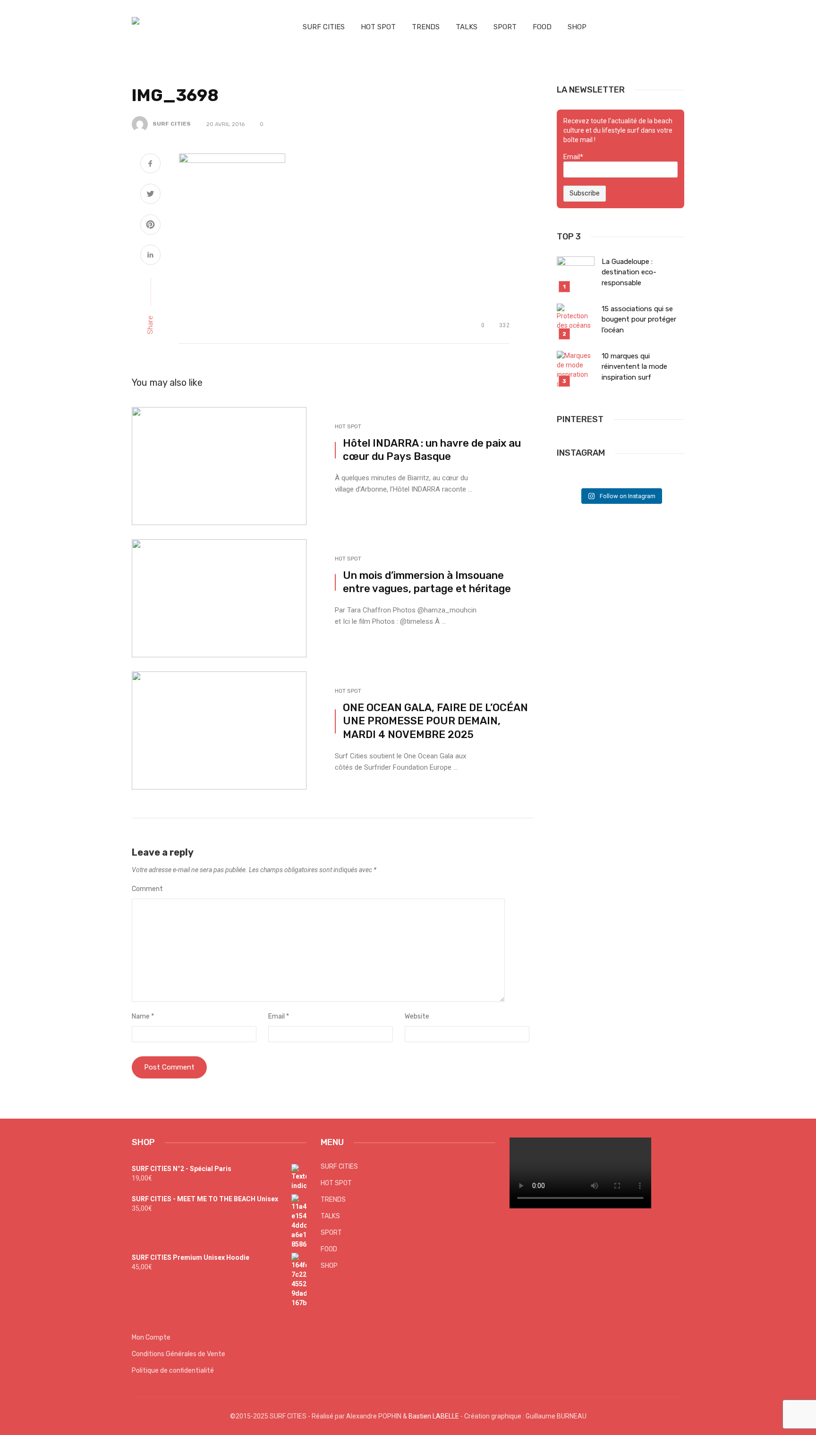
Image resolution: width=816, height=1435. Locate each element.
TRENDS (426, 27)
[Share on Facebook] (150, 164)
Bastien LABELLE (433, 1416)
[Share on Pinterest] (150, 225)
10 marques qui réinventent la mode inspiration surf (634, 367)
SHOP (577, 27)
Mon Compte (151, 1337)
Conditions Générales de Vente (178, 1354)
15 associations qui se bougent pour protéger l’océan (639, 319)
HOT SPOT (378, 27)
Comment (147, 889)
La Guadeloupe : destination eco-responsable (629, 272)
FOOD (542, 27)
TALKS (466, 27)
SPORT (505, 27)
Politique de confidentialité (173, 1371)
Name (143, 1016)
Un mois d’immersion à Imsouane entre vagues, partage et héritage (427, 582)
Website (417, 1016)
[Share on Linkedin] (150, 256)
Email (278, 1016)
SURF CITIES (324, 27)
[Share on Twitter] (150, 195)
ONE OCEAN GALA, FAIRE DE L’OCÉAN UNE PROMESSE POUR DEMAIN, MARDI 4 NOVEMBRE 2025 (435, 721)
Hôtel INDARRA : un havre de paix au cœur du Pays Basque (432, 450)
